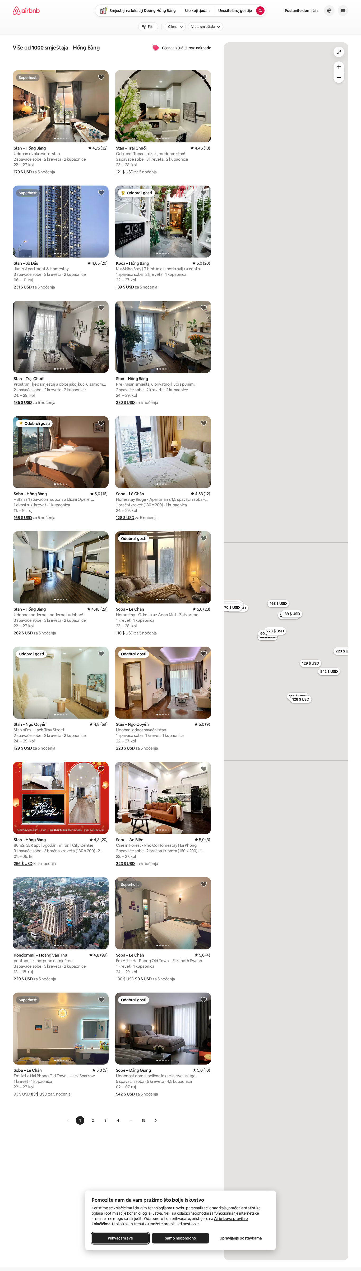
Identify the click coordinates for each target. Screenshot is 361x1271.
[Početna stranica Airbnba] (26, 10)
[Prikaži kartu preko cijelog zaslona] (339, 52)
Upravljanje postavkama (241, 1238)
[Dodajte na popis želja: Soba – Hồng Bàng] (101, 423)
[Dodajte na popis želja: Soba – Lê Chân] (204, 423)
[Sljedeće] (155, 1120)
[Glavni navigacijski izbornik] (343, 10)
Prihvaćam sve (120, 1238)
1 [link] (80, 1120)
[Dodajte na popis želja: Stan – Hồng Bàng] (101, 77)
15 (143, 1120)
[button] (23, 171)
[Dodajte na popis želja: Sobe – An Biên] (204, 768)
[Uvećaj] (339, 66)
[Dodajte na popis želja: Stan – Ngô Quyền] (101, 653)
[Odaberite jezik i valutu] (329, 10)
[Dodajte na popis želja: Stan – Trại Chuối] (204, 77)
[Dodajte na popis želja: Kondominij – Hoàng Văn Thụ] (101, 884)
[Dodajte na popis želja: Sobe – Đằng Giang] (204, 999)
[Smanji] (339, 77)
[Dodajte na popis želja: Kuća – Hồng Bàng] (204, 192)
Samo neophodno (180, 1238)
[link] (68, 1120)
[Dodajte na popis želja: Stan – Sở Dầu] (101, 192)
